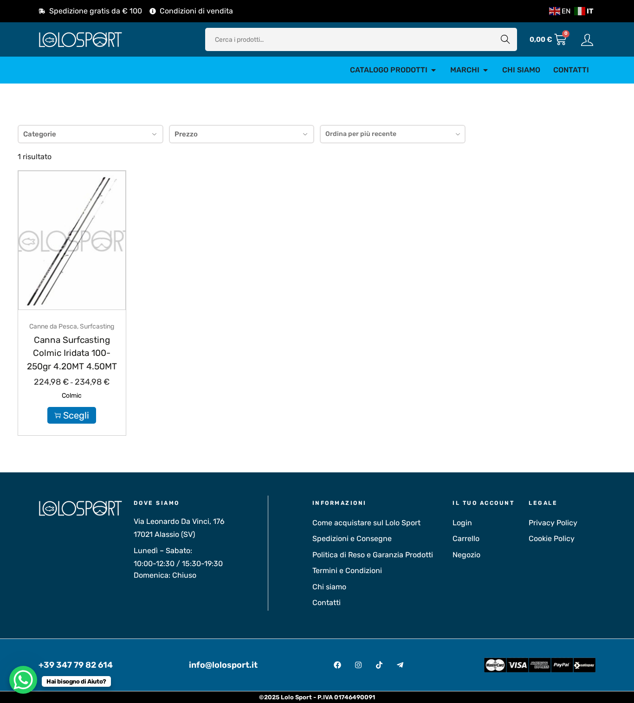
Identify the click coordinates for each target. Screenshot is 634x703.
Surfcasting (97, 326)
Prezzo (186, 134)
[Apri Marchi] (485, 70)
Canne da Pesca (53, 326)
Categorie (39, 134)
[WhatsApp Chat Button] (23, 680)
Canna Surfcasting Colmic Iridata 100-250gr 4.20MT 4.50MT (72, 353)
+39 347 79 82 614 (76, 665)
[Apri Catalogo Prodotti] (433, 70)
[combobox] (393, 134)
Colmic (72, 396)
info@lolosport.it (223, 665)
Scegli (76, 415)
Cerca (505, 39)
